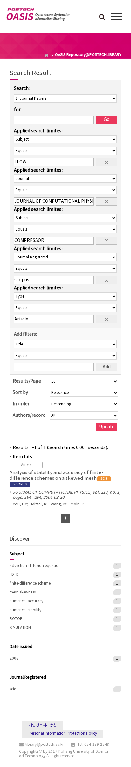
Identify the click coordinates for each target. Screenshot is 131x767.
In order (21, 404)
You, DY (20, 504)
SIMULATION (20, 628)
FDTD (14, 575)
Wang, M (58, 504)
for (17, 109)
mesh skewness (23, 592)
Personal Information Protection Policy (63, 734)
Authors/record (29, 415)
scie (13, 689)
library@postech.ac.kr (44, 745)
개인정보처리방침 (43, 725)
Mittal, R (38, 504)
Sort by (20, 392)
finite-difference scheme (30, 583)
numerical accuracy (26, 601)
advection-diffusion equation (35, 566)
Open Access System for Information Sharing (38, 15)
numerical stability (25, 610)
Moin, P (77, 504)
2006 (14, 658)
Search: (22, 88)
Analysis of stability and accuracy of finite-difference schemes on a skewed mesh (58, 478)
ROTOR (16, 619)
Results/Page (27, 381)
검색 (102, 17)
